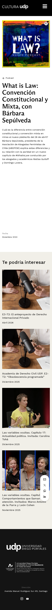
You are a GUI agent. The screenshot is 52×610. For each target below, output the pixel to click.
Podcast (9, 78)
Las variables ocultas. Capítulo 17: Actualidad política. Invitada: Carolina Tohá (26, 436)
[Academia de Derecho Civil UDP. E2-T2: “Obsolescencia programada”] (26, 349)
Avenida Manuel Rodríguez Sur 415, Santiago (26, 591)
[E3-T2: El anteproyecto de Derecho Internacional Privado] (26, 290)
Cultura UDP (15, 8)
